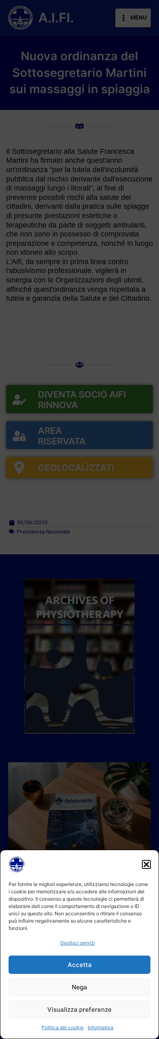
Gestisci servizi (77, 943)
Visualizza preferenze (79, 1009)
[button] (146, 864)
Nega (79, 987)
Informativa (100, 1027)
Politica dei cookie (63, 1027)
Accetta (80, 965)
